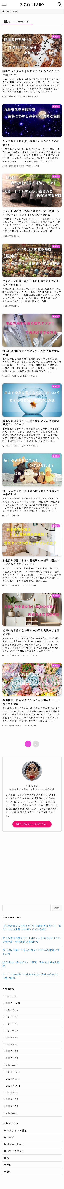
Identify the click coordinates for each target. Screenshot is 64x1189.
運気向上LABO (32, 4)
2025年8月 (12, 1017)
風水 (9, 1171)
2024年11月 (13, 1078)
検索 (57, 908)
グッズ (10, 1137)
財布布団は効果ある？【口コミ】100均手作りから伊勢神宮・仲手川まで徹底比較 (31, 939)
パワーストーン (15, 1144)
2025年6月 (12, 1030)
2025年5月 (12, 1037)
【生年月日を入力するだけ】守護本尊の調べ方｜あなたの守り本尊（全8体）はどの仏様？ (31, 927)
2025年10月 (13, 1003)
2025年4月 (12, 1044)
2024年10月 (13, 1085)
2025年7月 (12, 1023)
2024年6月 (12, 1113)
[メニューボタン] (4, 4)
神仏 (9, 1164)
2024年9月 (12, 1092)
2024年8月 (12, 1099)
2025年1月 (12, 1065)
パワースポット (15, 1151)
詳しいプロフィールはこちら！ (32, 824)
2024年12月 (13, 1072)
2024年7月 (12, 1106)
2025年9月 (12, 1010)
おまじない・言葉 (17, 1130)
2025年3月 (12, 1051)
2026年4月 (12, 996)
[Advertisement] (32, 868)
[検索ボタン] (59, 4)
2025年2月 (12, 1058)
